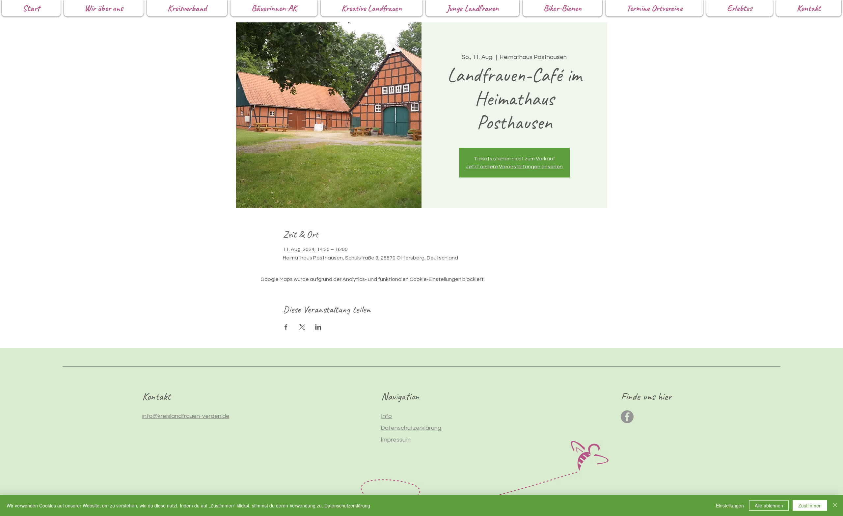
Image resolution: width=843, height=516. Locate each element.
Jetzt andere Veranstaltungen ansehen (514, 166)
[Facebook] (627, 416)
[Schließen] (835, 505)
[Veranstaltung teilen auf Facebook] (286, 327)
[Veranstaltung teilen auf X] (302, 327)
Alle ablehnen (769, 505)
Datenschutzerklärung (347, 505)
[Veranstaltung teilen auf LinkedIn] (318, 327)
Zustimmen (810, 505)
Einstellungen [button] (730, 505)
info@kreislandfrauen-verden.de (186, 416)
